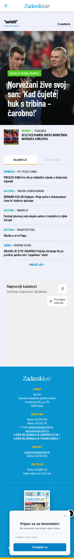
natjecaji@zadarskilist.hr (37, 430)
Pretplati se (39, 547)
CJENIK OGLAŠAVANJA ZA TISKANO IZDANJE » (37, 438)
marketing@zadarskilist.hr (40, 427)
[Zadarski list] (37, 5)
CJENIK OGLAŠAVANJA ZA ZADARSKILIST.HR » (37, 434)
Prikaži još (36, 264)
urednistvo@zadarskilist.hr (37, 452)
